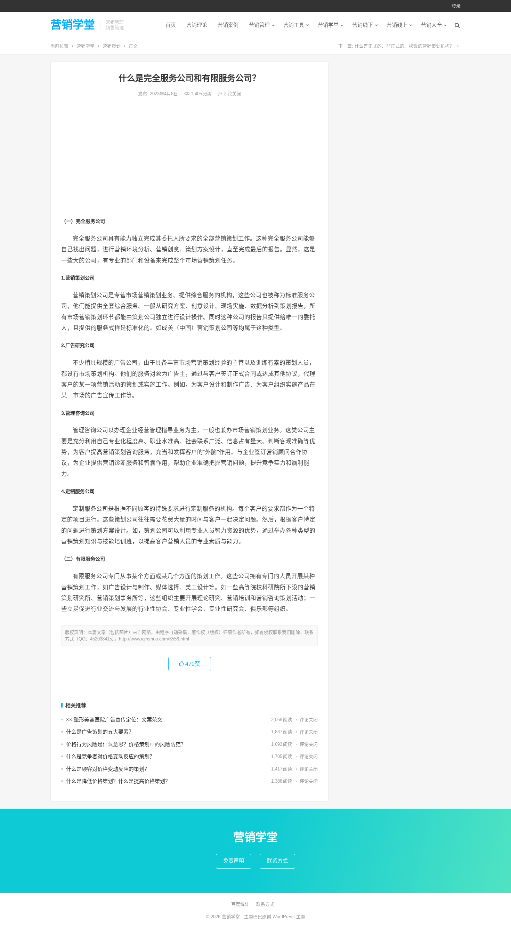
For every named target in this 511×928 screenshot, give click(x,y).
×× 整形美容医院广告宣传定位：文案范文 (114, 720)
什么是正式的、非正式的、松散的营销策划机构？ (404, 46)
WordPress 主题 (289, 916)
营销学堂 (72, 24)
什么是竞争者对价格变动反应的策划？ (110, 756)
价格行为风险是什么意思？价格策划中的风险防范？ (126, 744)
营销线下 (362, 25)
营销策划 (112, 46)
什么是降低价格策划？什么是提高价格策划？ (118, 781)
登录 (456, 5)
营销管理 (259, 25)
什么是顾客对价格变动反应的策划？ (107, 769)
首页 (170, 25)
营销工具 (293, 25)
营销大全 (431, 25)
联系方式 (277, 861)
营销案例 (228, 25)
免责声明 (233, 861)
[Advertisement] (189, 162)
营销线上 (397, 25)
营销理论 (196, 25)
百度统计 (240, 904)
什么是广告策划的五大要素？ (100, 732)
